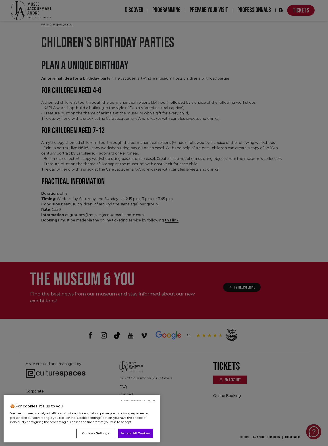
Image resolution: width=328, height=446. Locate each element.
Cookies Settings (95, 433)
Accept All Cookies (136, 433)
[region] (82, 418)
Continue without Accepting (138, 400)
